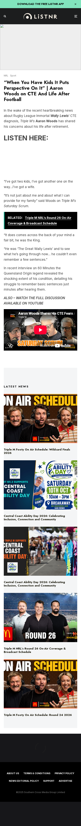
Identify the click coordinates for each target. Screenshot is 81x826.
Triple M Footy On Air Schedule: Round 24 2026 (38, 715)
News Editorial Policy (24, 780)
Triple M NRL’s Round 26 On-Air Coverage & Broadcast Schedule (35, 650)
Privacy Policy (64, 773)
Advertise (65, 780)
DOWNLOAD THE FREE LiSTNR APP (40, 4)
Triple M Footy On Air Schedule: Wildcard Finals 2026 (37, 451)
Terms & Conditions (36, 773)
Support (48, 780)
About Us (13, 773)
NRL (6, 75)
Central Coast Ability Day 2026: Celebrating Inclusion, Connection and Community (34, 517)
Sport (13, 75)
